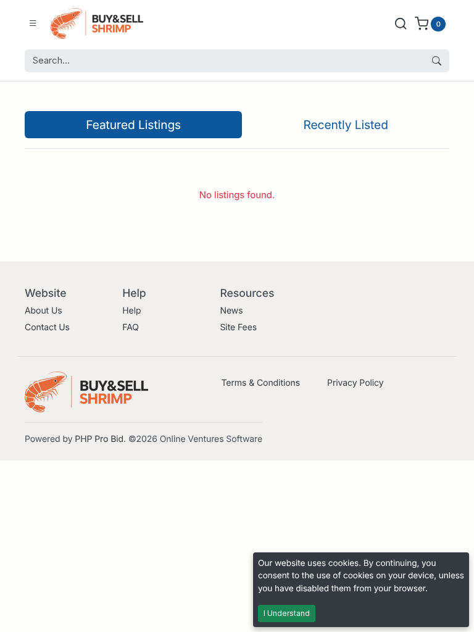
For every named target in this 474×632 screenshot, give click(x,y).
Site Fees (238, 327)
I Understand (287, 613)
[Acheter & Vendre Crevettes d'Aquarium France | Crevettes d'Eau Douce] (97, 23)
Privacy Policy (355, 383)
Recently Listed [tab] (345, 124)
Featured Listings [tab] (133, 124)
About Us (43, 311)
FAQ (130, 327)
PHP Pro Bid (99, 439)
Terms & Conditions (260, 383)
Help (131, 311)
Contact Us (47, 327)
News (231, 311)
